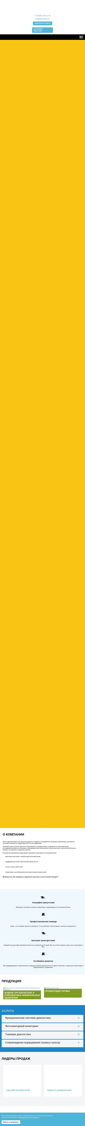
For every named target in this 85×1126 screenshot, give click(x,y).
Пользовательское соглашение (28, 1117)
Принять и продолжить (11, 1122)
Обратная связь (42, 23)
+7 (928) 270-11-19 (42, 16)
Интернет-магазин (38, 30)
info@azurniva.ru (42, 19)
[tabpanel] (42, 434)
